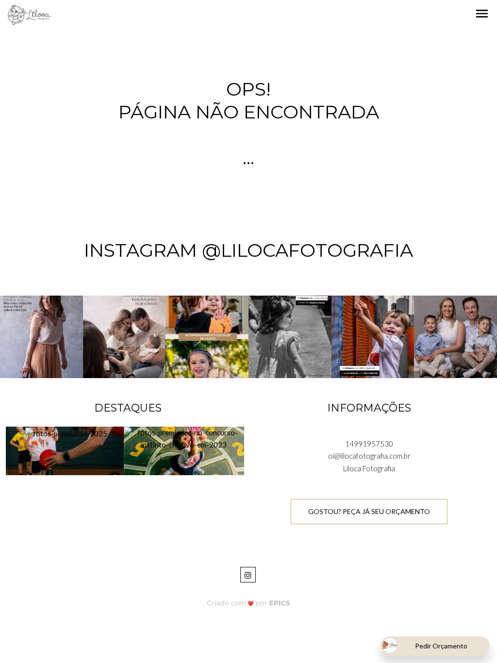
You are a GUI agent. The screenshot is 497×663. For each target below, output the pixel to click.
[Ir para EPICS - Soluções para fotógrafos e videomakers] (248, 603)
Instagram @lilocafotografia (248, 250)
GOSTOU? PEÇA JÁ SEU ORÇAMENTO (369, 511)
